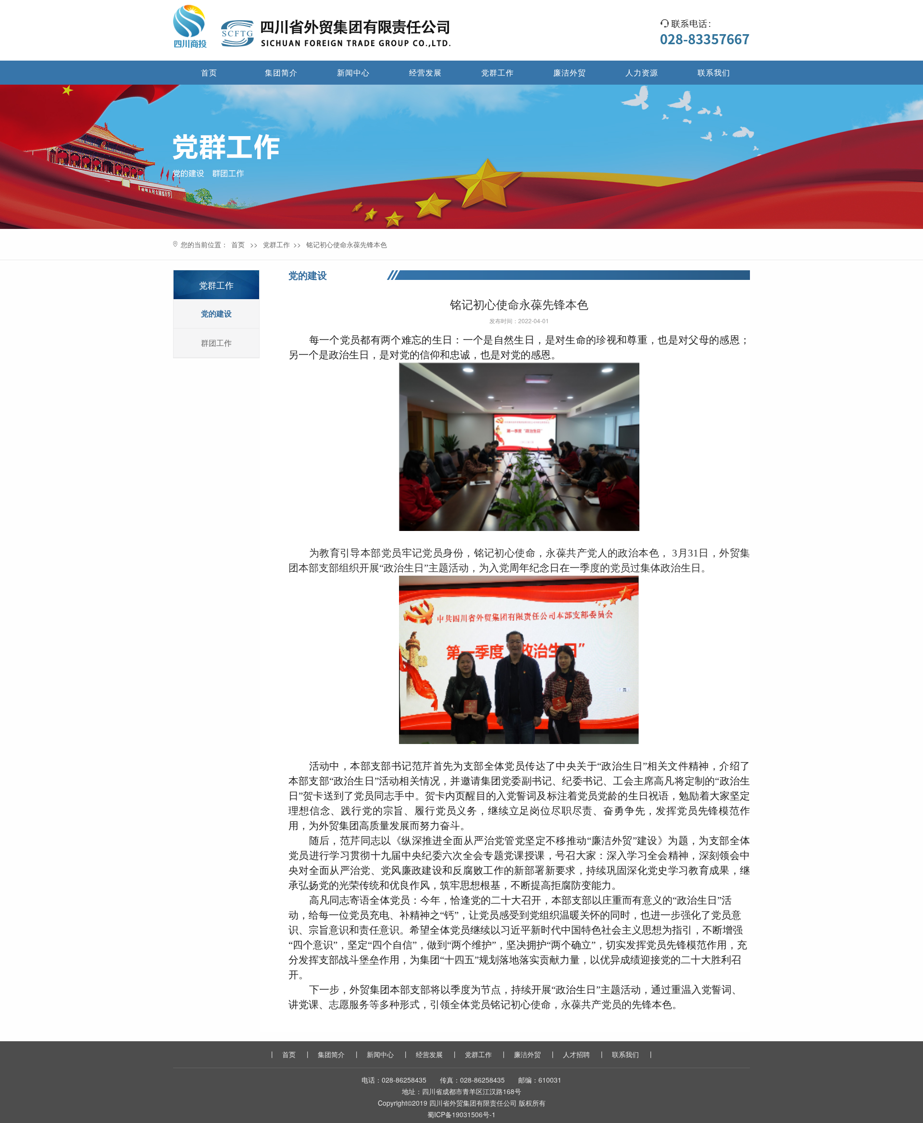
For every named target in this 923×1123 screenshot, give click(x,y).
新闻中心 (353, 72)
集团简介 (281, 72)
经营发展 (425, 72)
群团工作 (216, 342)
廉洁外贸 (569, 72)
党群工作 (497, 72)
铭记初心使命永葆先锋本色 (346, 244)
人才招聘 (576, 1054)
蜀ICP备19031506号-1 (461, 1114)
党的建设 (216, 313)
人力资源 (641, 72)
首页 (209, 72)
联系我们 (714, 72)
